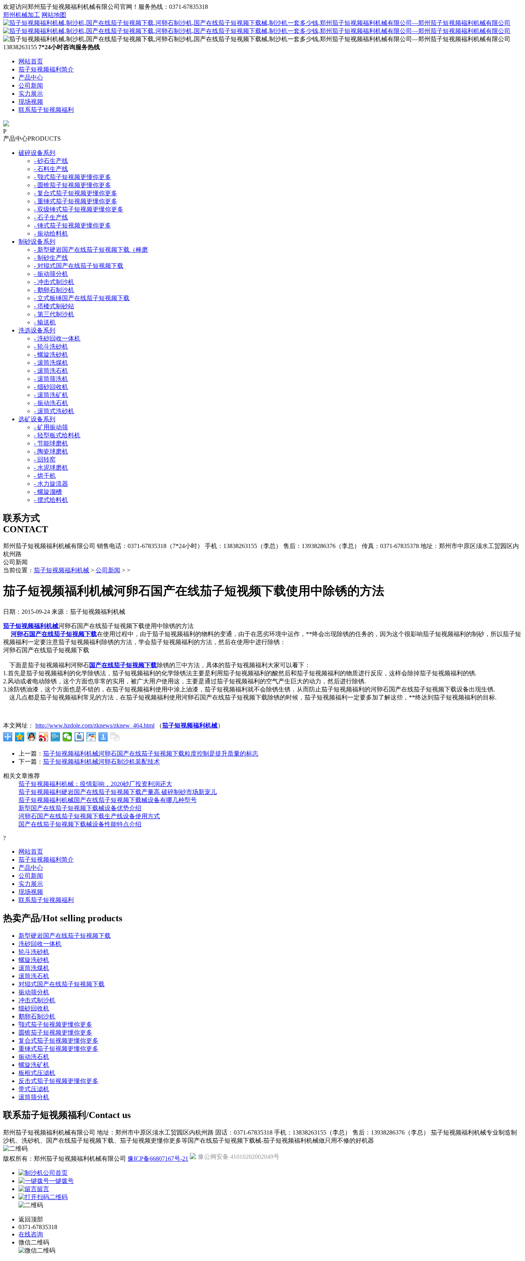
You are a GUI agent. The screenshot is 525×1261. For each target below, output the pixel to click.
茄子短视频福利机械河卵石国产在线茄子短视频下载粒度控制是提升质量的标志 (150, 753)
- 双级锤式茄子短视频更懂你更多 (78, 209)
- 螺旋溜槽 (48, 491)
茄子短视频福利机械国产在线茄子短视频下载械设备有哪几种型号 (107, 800)
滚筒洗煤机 (33, 968)
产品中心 (30, 77)
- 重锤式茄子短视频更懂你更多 (75, 201)
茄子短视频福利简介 (46, 69)
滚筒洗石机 (33, 976)
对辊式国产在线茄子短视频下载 (61, 984)
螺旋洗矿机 (33, 1065)
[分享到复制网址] (115, 736)
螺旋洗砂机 (33, 960)
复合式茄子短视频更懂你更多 (58, 1040)
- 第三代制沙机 (54, 314)
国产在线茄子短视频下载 (123, 665)
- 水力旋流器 (51, 483)
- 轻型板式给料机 (57, 435)
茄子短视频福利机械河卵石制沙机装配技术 (101, 761)
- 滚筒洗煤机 (51, 362)
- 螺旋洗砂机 (51, 354)
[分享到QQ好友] (32, 736)
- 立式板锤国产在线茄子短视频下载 (82, 298)
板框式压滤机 (36, 1073)
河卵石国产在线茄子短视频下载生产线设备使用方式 (89, 816)
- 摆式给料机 (51, 500)
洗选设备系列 (36, 330)
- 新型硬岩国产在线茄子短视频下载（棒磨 (91, 249)
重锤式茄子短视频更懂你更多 (58, 1048)
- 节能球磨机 (51, 443)
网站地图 (54, 15)
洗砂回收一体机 (39, 943)
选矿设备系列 (36, 419)
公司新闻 (30, 85)
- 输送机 (45, 322)
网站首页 (30, 61)
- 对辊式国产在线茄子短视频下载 (78, 266)
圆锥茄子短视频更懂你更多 (55, 1032)
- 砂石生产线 (51, 161)
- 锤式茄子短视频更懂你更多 (72, 225)
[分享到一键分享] (103, 736)
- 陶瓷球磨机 (51, 451)
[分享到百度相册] (91, 736)
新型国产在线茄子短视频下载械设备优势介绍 (79, 808)
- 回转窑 (45, 459)
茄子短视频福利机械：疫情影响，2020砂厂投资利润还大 (95, 784)
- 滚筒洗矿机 (51, 395)
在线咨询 (30, 1234)
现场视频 (30, 101)
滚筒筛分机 (33, 1097)
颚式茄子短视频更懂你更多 (55, 1024)
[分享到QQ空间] (20, 736)
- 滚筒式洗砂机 (54, 411)
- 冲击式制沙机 (54, 282)
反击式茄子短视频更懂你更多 (58, 1081)
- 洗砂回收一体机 (57, 338)
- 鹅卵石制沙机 (54, 290)
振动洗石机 (33, 1056)
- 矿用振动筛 (51, 427)
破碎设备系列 (36, 153)
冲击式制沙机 (36, 1000)
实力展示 (30, 93)
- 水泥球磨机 (51, 467)
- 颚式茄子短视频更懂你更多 (72, 177)
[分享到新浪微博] (43, 736)
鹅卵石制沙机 (36, 1016)
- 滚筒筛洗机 (51, 378)
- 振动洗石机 (51, 403)
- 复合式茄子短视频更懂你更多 (75, 193)
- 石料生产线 (51, 169)
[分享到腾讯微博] (55, 736)
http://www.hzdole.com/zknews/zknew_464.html (95, 725)
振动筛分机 (33, 992)
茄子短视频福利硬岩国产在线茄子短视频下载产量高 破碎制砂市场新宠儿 (117, 792)
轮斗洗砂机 (33, 952)
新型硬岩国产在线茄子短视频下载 (64, 935)
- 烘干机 (45, 475)
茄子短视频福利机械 (61, 570)
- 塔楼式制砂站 (54, 306)
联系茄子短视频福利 (46, 109)
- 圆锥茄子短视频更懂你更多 (72, 185)
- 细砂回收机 (51, 387)
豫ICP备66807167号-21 (158, 1158)
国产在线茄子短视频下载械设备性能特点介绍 (79, 824)
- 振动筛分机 (51, 274)
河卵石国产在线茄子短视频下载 (54, 634)
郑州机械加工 (21, 15)
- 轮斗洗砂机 (51, 346)
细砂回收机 (33, 1008)
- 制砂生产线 (51, 257)
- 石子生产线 (51, 217)
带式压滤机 (33, 1089)
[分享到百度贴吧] (79, 736)
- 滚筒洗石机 (51, 370)
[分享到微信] (67, 736)
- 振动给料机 (51, 233)
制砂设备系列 (36, 241)
